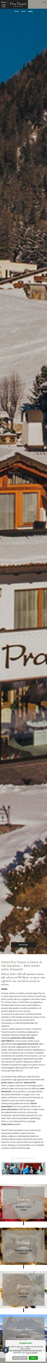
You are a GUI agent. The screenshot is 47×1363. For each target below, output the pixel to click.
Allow (33, 1358)
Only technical (20, 1358)
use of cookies (31, 1353)
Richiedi (23, 945)
